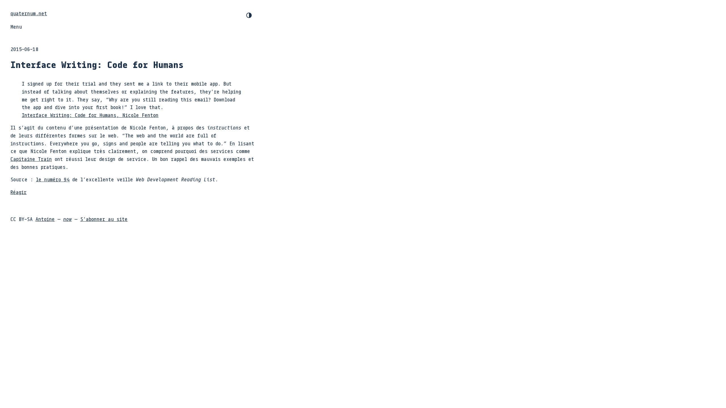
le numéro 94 (52, 179)
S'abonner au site (104, 219)
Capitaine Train (31, 159)
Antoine (45, 219)
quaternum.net (28, 13)
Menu (16, 27)
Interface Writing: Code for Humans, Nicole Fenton (90, 115)
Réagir (18, 192)
